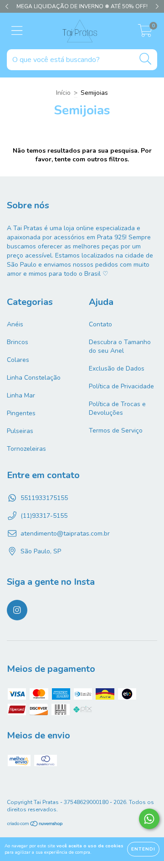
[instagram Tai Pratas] (17, 610)
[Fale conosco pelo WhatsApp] (149, 819)
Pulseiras (20, 431)
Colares (18, 360)
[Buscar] (145, 59)
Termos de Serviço (116, 430)
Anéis (15, 324)
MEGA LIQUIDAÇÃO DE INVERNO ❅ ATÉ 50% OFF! (82, 6)
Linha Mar (21, 395)
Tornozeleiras (26, 448)
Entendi (143, 849)
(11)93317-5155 (43, 515)
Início (63, 92)
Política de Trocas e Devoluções (117, 408)
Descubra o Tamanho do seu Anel (120, 346)
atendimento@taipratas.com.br (65, 533)
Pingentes (21, 413)
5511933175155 (44, 498)
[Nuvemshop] (35, 824)
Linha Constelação (34, 377)
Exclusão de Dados (116, 368)
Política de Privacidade (121, 386)
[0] (145, 33)
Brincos (17, 342)
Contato (100, 324)
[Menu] (17, 31)
